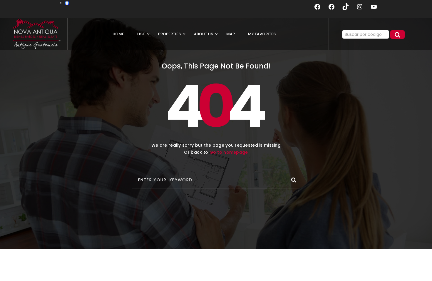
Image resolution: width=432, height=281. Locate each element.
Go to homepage (229, 152)
